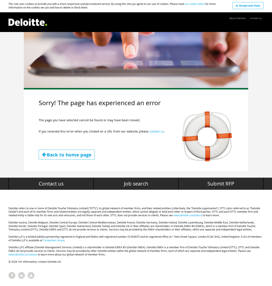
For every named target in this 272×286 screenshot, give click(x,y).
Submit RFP (220, 183)
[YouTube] (31, 275)
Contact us (256, 18)
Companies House (54, 240)
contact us (156, 131)
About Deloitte (238, 18)
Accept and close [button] (249, 5)
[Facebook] (11, 275)
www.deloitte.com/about (187, 215)
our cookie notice (194, 4)
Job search (136, 183)
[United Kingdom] (27, 20)
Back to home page (69, 154)
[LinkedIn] (21, 275)
